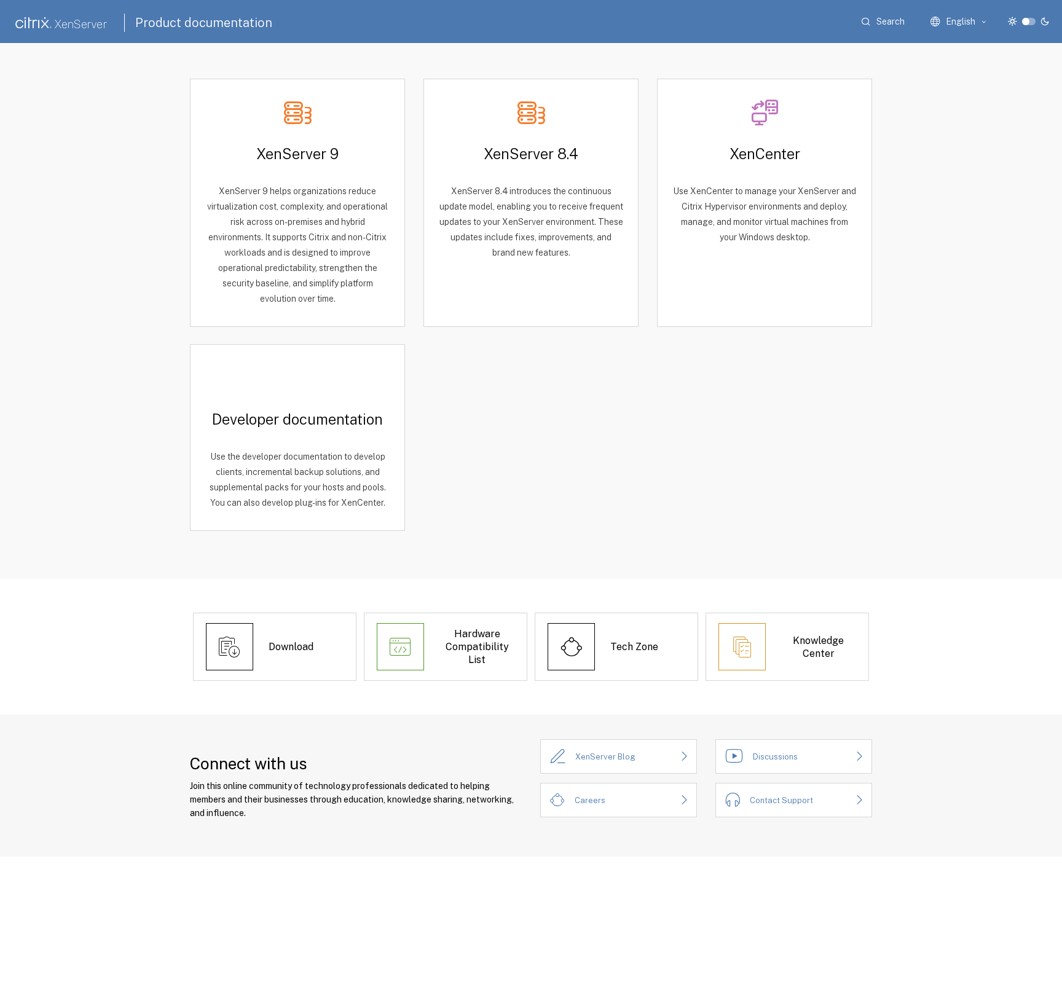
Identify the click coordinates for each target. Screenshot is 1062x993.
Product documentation (203, 22)
